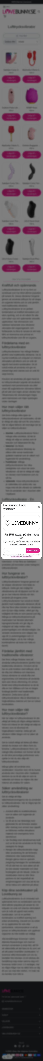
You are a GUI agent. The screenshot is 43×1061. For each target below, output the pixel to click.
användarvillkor (15, 556)
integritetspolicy (27, 556)
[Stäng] (39, 507)
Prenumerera (32, 550)
